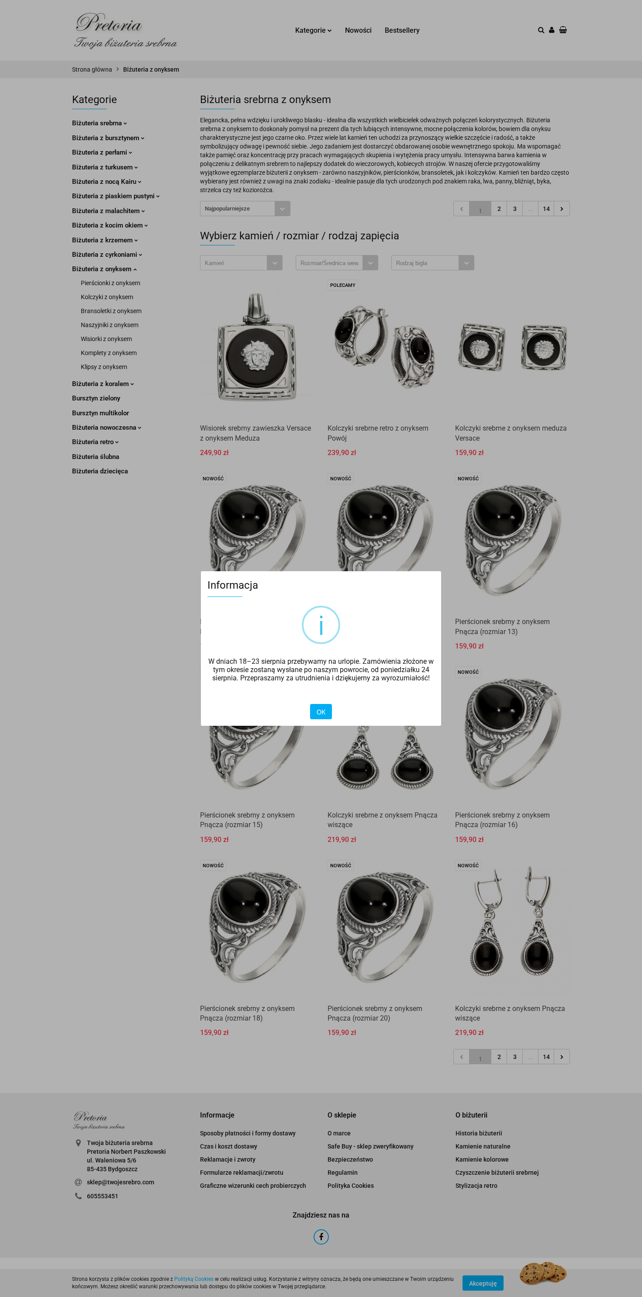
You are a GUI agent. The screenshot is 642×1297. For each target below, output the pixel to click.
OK (321, 711)
